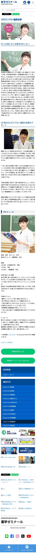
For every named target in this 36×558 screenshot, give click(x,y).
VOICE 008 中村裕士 (9, 414)
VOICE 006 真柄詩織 (9, 406)
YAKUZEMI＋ (12, 335)
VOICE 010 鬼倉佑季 (9, 422)
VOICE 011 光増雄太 (7, 342)
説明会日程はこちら (18, 352)
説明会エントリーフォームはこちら (18, 361)
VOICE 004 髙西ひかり (10, 399)
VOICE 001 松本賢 (8, 387)
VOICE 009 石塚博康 (9, 418)
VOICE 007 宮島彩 (8, 410)
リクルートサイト (8, 375)
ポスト (7, 14)
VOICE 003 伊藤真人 (9, 395)
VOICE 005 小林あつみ (10, 402)
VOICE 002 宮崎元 (8, 391)
